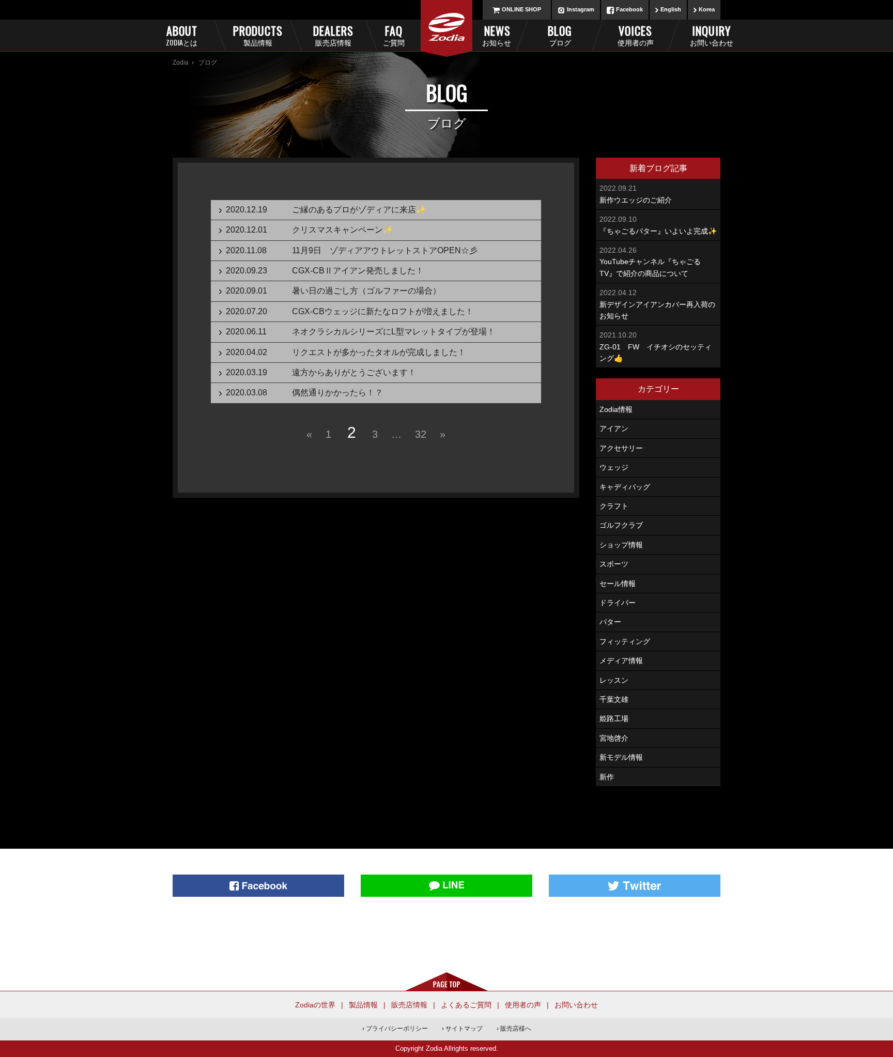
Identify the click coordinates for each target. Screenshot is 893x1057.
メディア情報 (621, 660)
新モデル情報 (621, 757)
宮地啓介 (613, 738)
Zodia (181, 62)
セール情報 (617, 583)
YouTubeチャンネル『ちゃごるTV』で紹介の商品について (650, 262)
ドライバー (617, 603)
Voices (636, 35)
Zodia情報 (616, 409)
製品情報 (363, 1005)
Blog (560, 35)
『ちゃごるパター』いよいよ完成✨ (658, 225)
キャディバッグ (624, 487)
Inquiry (711, 35)
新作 (606, 777)
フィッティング (624, 641)
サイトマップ (464, 1028)
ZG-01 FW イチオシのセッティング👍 (655, 346)
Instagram (580, 9)
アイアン (613, 428)
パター (610, 622)
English (670, 9)
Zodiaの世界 (315, 1005)
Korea (707, 9)
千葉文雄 (613, 699)
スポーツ (613, 564)
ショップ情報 (621, 545)
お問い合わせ (576, 1005)
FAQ (394, 35)
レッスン (613, 680)
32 (420, 434)
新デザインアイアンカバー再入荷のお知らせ (657, 304)
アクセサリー (621, 448)
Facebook (629, 9)
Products (257, 35)
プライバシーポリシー (397, 1028)
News (496, 35)
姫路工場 (613, 718)
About (181, 35)
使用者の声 (523, 1005)
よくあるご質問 (466, 1005)
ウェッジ (613, 467)
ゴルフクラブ (621, 525)
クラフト (613, 506)
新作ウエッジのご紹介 (635, 194)
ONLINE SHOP (521, 9)
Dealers (333, 35)
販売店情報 (409, 1005)
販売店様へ (515, 1028)
